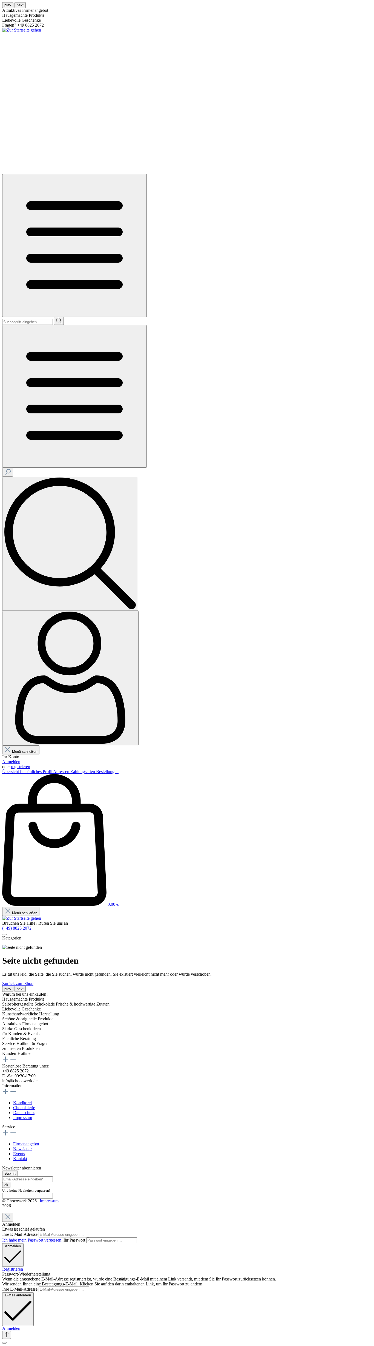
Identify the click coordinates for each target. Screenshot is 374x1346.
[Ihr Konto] (70, 678)
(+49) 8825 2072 (16, 928)
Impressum (22, 1117)
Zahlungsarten (83, 771)
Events (19, 1153)
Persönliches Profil (36, 771)
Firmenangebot (26, 1143)
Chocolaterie (24, 1107)
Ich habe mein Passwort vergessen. (33, 1240)
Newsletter (22, 1148)
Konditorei (22, 1102)
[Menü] (74, 245)
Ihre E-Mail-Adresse (20, 1234)
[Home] (72, 171)
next (20, 5)
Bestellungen (107, 771)
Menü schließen (24, 751)
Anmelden (11, 761)
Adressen (61, 771)
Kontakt (20, 1158)
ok (6, 1185)
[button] (11, 1328)
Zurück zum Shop (17, 983)
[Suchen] (59, 321)
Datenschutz (23, 1112)
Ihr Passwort (75, 1240)
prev (7, 5)
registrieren (20, 766)
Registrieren (12, 1269)
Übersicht (11, 771)
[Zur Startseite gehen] (21, 30)
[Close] (7, 1217)
